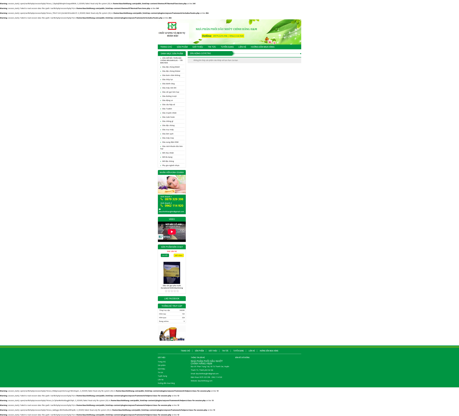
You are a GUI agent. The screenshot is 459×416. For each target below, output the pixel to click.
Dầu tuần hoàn (168, 117)
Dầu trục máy (168, 129)
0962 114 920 (174, 205)
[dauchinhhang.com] (229, 32)
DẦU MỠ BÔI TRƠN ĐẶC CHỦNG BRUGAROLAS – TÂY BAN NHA (171, 60)
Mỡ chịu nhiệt (168, 153)
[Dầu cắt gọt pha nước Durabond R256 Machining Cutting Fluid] (172, 262)
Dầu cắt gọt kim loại (170, 92)
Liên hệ (252, 351)
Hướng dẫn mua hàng (269, 351)
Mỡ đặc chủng (168, 161)
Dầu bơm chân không (171, 75)
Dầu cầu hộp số (168, 104)
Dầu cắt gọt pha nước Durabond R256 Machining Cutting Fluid (172, 276)
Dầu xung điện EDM (170, 142)
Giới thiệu (213, 351)
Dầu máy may (168, 138)
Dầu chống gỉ (167, 121)
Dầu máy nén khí (169, 88)
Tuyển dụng (238, 351)
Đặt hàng (179, 288)
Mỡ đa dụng (167, 157)
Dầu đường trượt (169, 96)
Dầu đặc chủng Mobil (171, 67)
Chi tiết (165, 288)
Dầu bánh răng (168, 83)
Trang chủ (185, 351)
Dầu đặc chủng (168, 125)
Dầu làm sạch (167, 134)
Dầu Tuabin (167, 109)
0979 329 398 (174, 199)
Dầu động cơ (167, 100)
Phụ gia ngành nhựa (170, 165)
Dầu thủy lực (167, 79)
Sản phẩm (199, 351)
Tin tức (225, 351)
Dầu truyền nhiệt (169, 113)
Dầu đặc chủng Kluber (171, 71)
